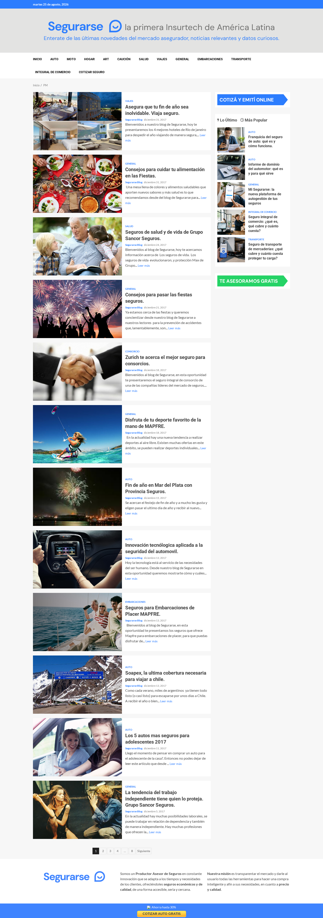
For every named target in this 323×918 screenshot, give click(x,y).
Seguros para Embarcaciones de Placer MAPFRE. (77, 622)
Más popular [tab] (255, 120)
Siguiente (143, 851)
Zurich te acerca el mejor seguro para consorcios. (77, 371)
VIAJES (162, 59)
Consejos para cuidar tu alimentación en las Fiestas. (77, 184)
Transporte (241, 59)
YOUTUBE (105, 902)
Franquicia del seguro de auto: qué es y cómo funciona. (231, 139)
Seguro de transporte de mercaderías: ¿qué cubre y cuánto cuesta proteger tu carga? (231, 249)
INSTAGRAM (43, 902)
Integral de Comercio (53, 72)
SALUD (144, 59)
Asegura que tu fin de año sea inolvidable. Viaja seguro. (77, 121)
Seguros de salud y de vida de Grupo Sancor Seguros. (77, 246)
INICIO (37, 59)
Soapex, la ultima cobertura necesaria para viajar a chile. (77, 684)
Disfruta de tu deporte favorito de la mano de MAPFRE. (77, 434)
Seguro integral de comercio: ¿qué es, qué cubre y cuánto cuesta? (231, 222)
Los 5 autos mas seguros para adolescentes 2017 (77, 747)
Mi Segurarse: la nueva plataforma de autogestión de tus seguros (231, 194)
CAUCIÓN (124, 59)
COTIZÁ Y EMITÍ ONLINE (247, 100)
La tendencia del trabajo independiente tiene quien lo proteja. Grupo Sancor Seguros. (77, 810)
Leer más (144, 265)
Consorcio (132, 351)
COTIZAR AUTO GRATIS (162, 914)
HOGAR (89, 59)
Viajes (129, 101)
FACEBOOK (65, 902)
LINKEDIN (86, 902)
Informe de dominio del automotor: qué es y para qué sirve (231, 167)
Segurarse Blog (134, 119)
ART (106, 59)
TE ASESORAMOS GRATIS (249, 281)
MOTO (71, 59)
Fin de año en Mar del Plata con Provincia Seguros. (77, 497)
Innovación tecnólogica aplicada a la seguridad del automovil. (77, 559)
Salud (129, 226)
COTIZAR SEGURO (92, 72)
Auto (128, 479)
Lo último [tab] (228, 120)
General (182, 59)
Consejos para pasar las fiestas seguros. (77, 309)
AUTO (54, 59)
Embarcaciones (210, 59)
